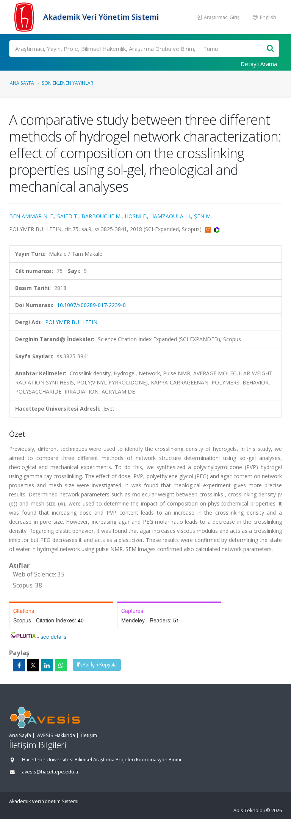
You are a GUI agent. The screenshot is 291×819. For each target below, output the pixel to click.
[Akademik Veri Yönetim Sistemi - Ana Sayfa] (25, 17)
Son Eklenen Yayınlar (67, 83)
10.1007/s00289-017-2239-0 (91, 305)
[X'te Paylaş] (33, 665)
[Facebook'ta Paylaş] (19, 665)
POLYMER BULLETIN (71, 322)
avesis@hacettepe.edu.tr (50, 772)
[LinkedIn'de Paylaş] (47, 665)
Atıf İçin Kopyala (99, 665)
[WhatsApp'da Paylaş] (61, 665)
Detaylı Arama (259, 64)
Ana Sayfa (22, 83)
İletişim (89, 735)
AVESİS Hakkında (56, 735)
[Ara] (270, 48)
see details (53, 636)
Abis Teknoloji (249, 810)
